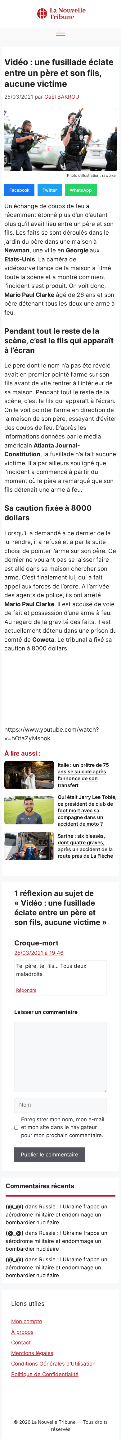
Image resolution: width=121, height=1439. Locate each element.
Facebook (19, 190)
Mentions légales (32, 1353)
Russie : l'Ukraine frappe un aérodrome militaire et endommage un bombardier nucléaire (56, 1214)
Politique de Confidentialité (44, 1374)
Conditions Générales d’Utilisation (53, 1364)
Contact (21, 1342)
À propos (22, 1332)
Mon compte (26, 1321)
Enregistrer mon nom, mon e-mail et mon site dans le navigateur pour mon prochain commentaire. (62, 1127)
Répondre (26, 990)
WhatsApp (81, 190)
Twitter (50, 190)
